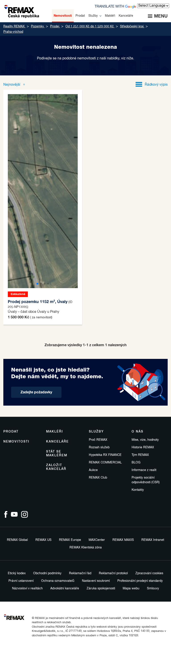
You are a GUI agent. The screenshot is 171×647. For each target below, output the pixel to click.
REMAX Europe (70, 540)
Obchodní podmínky (47, 573)
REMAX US (43, 540)
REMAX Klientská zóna (85, 547)
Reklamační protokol (113, 573)
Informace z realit (144, 470)
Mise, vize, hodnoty (145, 439)
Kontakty (138, 489)
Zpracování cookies (149, 573)
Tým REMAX (140, 455)
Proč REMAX (98, 439)
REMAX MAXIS (123, 540)
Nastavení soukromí (96, 580)
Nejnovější (12, 85)
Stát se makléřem (56, 453)
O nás (137, 431)
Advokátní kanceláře (64, 588)
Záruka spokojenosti (101, 588)
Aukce (93, 470)
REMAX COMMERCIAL (105, 462)
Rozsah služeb (99, 447)
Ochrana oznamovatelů (57, 580)
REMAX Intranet (152, 540)
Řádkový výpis (156, 85)
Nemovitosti (16, 441)
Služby (96, 431)
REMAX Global (17, 540)
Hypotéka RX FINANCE (105, 455)
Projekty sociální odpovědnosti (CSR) (146, 480)
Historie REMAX (143, 447)
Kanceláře (57, 441)
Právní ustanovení (21, 580)
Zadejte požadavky (36, 392)
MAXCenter (97, 540)
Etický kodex (17, 573)
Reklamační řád (80, 573)
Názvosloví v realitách (27, 588)
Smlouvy (153, 588)
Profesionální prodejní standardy (140, 580)
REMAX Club (98, 477)
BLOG (136, 462)
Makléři (54, 431)
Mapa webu (131, 588)
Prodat (10, 431)
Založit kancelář (56, 467)
